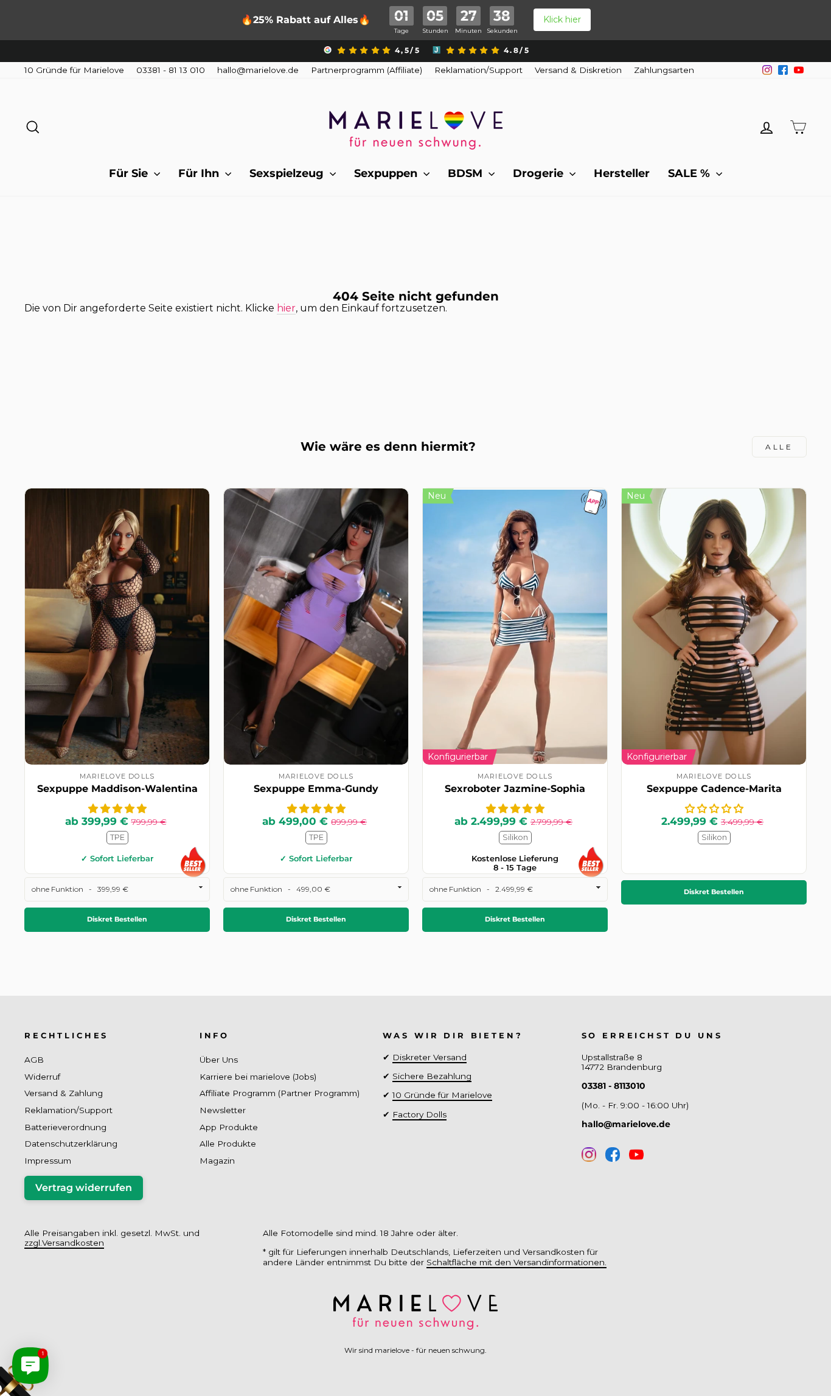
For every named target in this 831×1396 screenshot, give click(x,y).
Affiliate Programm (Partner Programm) (280, 1093)
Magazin (217, 1160)
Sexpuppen (387, 173)
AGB (34, 1059)
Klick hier (562, 19)
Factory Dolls (419, 1114)
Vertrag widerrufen (83, 1187)
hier (286, 308)
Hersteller (622, 173)
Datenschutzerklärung (70, 1143)
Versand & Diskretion (578, 70)
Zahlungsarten (664, 70)
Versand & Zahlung (63, 1093)
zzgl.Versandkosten (64, 1243)
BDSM (466, 173)
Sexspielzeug (288, 173)
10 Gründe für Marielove (74, 70)
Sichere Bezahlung (431, 1076)
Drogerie (539, 173)
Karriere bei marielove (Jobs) (258, 1077)
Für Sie (130, 173)
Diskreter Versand (429, 1057)
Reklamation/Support (478, 70)
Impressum (47, 1160)
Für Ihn (200, 173)
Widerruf (42, 1077)
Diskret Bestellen (117, 919)
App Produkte (229, 1127)
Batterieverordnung (65, 1127)
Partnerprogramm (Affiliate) (366, 70)
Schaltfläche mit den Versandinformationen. (516, 1262)
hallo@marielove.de (258, 70)
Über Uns (219, 1059)
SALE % (690, 173)
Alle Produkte (228, 1143)
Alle (779, 446)
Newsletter (223, 1110)
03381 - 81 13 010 (170, 70)
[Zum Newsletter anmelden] (55, 1341)
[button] (117, 808)
